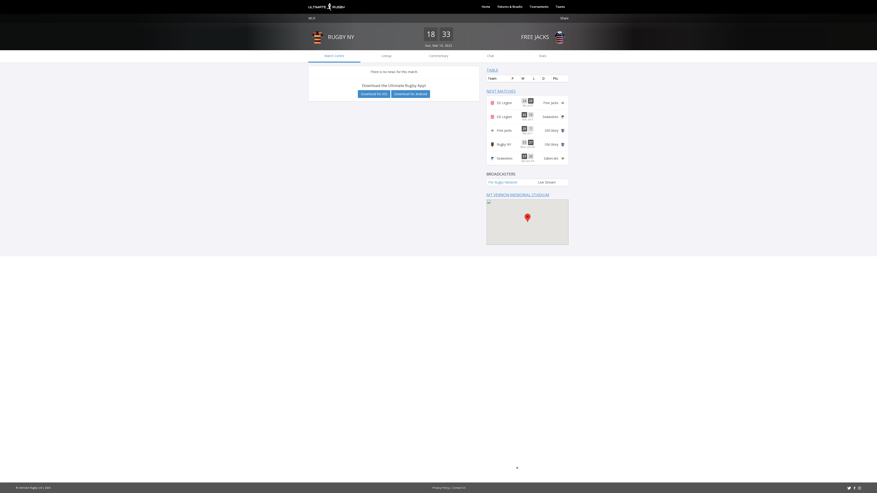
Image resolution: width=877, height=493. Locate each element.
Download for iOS (374, 94)
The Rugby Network (502, 182)
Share (564, 18)
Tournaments (539, 7)
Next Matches (501, 91)
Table (492, 70)
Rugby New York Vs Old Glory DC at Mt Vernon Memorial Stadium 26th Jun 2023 (527, 144)
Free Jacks (535, 37)
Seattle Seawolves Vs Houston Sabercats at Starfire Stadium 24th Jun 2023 (527, 158)
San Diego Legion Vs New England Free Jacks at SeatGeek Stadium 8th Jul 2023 (527, 103)
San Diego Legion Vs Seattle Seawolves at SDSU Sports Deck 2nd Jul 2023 (527, 116)
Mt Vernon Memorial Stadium (517, 194)
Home (486, 7)
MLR (311, 18)
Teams (560, 7)
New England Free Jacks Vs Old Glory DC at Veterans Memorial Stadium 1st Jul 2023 (527, 130)
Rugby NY (340, 37)
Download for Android (410, 94)
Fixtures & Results (510, 7)
